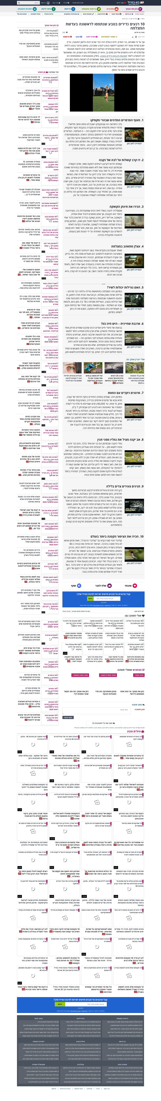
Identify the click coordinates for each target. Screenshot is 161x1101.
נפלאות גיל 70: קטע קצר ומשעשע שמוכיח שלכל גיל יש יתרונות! (125, 1045)
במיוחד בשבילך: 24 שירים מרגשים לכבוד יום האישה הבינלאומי (125, 1078)
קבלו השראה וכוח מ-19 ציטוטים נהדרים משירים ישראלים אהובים (124, 1071)
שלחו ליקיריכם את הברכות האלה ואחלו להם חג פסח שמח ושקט (41, 1045)
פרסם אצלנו (76, 3)
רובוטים (112, 728)
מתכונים (111, 8)
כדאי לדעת (46, 8)
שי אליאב (137, 32)
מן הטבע (125, 19)
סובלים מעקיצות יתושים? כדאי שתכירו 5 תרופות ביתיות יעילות (84, 1029)
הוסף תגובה (68, 717)
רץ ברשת (128, 14)
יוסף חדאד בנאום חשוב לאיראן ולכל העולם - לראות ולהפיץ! (43, 1075)
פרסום (54, 1088)
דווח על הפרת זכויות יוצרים (81, 611)
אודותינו (89, 1088)
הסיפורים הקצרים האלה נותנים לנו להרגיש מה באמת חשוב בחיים (41, 1059)
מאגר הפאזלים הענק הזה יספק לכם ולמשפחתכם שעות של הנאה (41, 1025)
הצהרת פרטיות (65, 1088)
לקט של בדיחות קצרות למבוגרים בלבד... (48, 1022)
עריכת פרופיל (48, 14)
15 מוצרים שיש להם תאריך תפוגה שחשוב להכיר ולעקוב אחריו (84, 1036)
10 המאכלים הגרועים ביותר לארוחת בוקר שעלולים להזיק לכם (125, 1036)
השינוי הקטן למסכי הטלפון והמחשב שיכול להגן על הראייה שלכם (83, 1075)
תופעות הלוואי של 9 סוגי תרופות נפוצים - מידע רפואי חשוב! (126, 1029)
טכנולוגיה (80, 1064)
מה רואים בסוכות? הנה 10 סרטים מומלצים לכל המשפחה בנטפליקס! (123, 1075)
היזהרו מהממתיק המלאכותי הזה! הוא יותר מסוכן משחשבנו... (126, 1025)
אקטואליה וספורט (38, 1064)
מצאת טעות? (66, 611)
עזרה (65, 3)
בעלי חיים (132, 728)
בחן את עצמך (132, 8)
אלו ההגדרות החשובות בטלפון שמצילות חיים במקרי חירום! (85, 1071)
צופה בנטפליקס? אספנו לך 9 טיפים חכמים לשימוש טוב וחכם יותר (83, 1078)
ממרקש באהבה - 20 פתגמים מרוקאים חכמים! (130, 1052)
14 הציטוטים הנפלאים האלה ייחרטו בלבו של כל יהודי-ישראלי (42, 1052)
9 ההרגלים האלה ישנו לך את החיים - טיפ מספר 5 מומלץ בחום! (125, 1048)
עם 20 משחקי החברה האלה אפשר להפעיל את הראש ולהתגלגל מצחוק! (39, 1032)
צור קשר (55, 3)
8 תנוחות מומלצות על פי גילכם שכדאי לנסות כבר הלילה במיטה (83, 1022)
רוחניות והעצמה (25, 8)
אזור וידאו (120, 2)
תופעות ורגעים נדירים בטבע (113, 56)
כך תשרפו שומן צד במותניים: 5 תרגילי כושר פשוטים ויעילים (43, 1071)
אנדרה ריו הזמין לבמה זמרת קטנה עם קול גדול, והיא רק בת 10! (125, 1059)
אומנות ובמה (87, 14)
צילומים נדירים (89, 728)
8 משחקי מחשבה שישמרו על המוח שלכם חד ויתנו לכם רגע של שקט (82, 1068)
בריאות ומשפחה (89, 8)
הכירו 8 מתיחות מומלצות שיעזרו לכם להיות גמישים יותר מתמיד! (41, 1078)
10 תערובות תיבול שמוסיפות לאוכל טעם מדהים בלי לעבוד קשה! (124, 1032)
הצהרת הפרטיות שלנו (98, 605)
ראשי (143, 19)
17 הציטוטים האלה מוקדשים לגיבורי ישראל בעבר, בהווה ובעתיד (41, 1068)
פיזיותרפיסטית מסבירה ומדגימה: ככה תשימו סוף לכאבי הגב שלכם (124, 1055)
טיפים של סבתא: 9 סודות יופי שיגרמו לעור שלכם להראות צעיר (84, 1025)
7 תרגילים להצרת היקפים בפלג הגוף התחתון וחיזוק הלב (43, 1082)
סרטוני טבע (97, 728)
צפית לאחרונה (35, 14)
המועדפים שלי (22, 14)
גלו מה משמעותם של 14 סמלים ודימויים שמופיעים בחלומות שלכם (41, 1048)
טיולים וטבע (101, 14)
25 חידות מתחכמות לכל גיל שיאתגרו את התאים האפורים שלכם (42, 1029)
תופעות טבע (118, 728)
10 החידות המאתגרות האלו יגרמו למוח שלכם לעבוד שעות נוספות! (40, 1036)
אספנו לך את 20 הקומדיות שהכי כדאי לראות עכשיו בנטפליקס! (125, 1068)
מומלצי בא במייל (79, 728)
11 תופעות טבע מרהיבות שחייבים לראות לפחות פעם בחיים (84, 1059)
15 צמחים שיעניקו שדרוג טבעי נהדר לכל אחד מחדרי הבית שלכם (83, 1052)
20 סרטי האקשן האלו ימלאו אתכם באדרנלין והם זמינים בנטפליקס (124, 1082)
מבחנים (137, 670)
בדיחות (67, 8)
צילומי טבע (105, 728)
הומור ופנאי (115, 14)
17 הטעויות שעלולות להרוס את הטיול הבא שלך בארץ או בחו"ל (84, 1055)
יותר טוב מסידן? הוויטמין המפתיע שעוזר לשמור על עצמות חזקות (124, 1022)
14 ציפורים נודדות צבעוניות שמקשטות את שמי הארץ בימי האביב (83, 1048)
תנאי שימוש (107, 605)
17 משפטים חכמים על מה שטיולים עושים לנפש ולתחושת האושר (83, 1045)
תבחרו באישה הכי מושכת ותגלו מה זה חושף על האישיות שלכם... (41, 1055)
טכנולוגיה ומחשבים (70, 14)
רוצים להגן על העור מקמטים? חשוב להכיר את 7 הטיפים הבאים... (83, 1032)
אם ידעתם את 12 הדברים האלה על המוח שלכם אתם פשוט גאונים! (82, 1082)
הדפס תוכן (138, 611)
